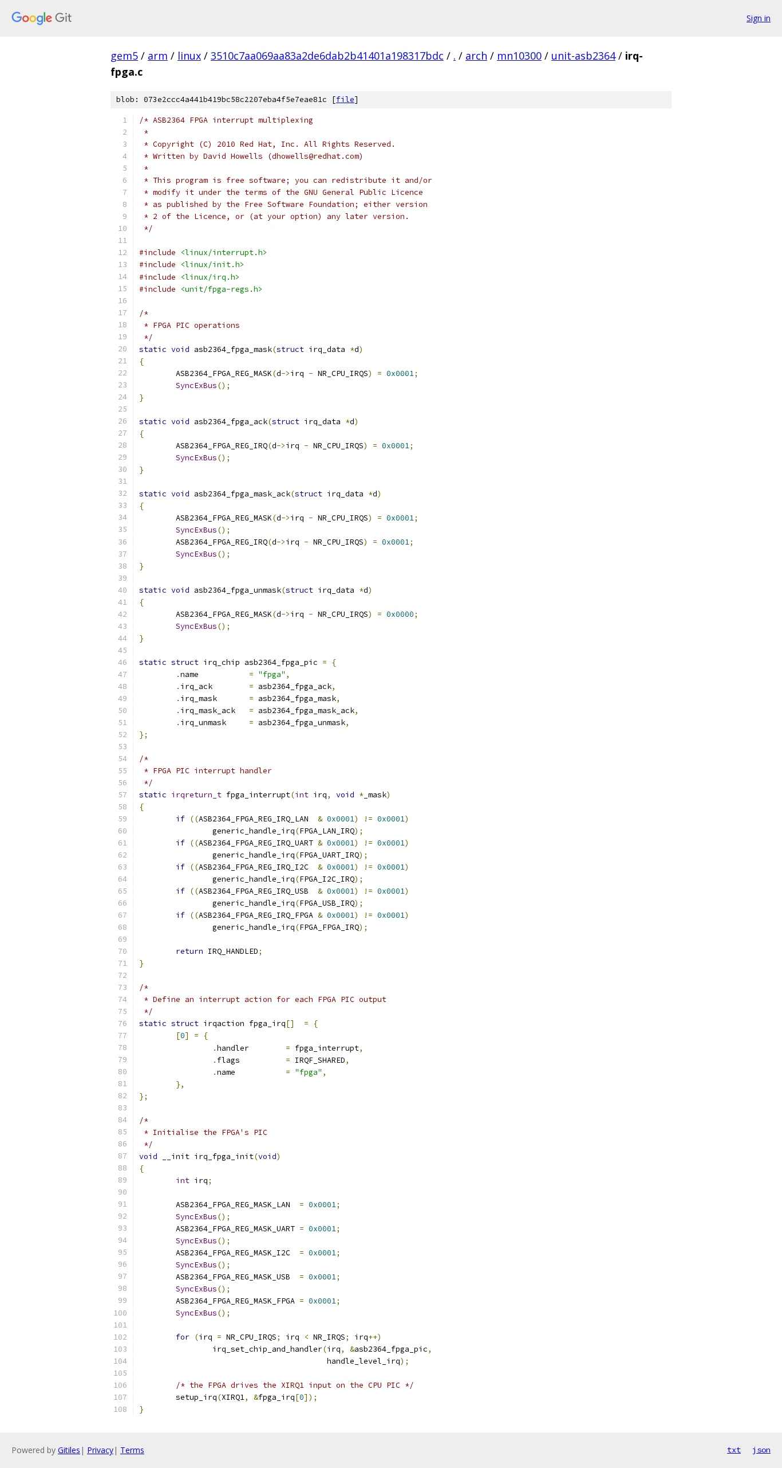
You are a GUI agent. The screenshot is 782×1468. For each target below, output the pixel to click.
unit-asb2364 (583, 55)
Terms (132, 1449)
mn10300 (519, 55)
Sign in (759, 18)
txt (734, 1449)
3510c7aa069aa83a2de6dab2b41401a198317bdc (327, 55)
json (761, 1449)
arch (476, 55)
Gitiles (69, 1449)
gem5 (124, 55)
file (345, 99)
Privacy (100, 1449)
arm (158, 55)
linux (189, 55)
